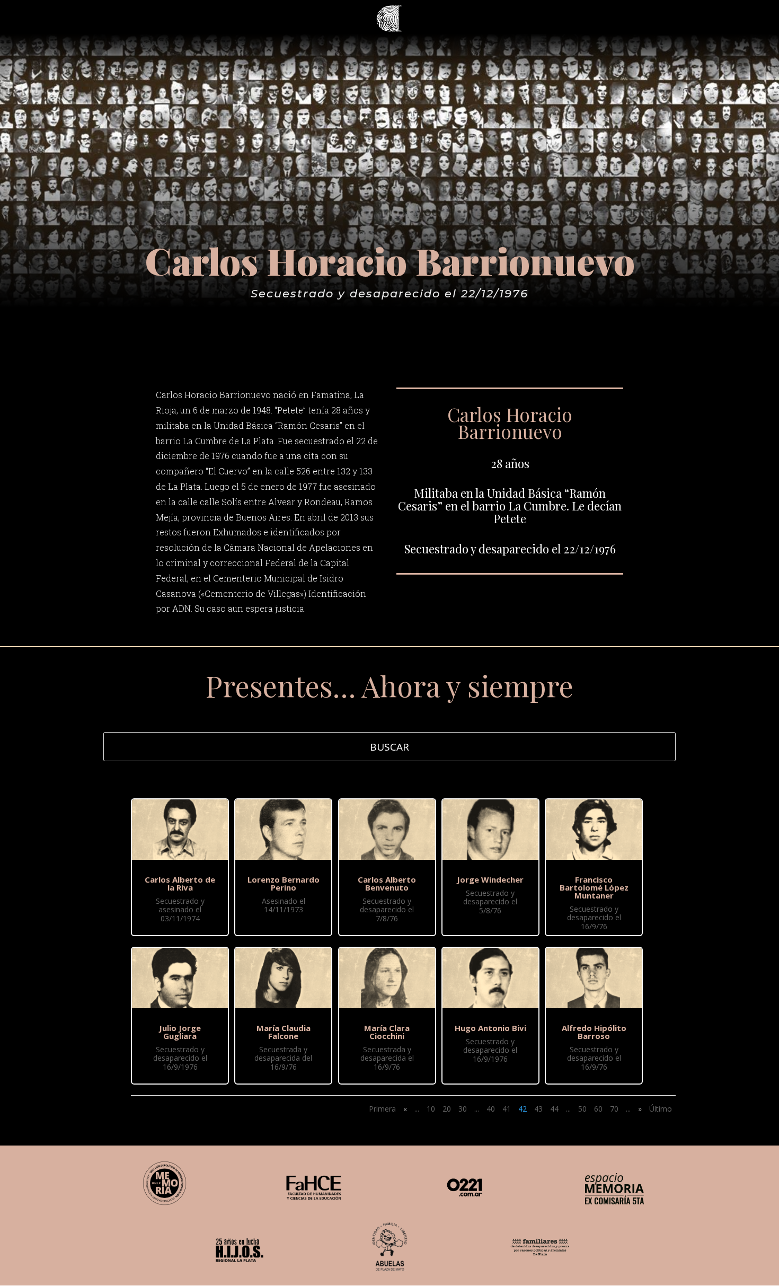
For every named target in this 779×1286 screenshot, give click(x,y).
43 (538, 1109)
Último (660, 1109)
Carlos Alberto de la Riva (180, 883)
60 (598, 1109)
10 (431, 1109)
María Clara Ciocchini (387, 1032)
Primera (382, 1109)
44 (554, 1109)
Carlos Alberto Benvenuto (387, 883)
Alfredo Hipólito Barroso (594, 1032)
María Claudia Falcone (283, 1032)
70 (614, 1109)
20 (446, 1109)
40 (490, 1109)
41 (506, 1109)
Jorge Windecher (490, 879)
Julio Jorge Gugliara (180, 1032)
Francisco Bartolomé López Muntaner (594, 887)
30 (462, 1109)
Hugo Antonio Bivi (490, 1028)
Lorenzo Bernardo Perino (283, 883)
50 (582, 1109)
